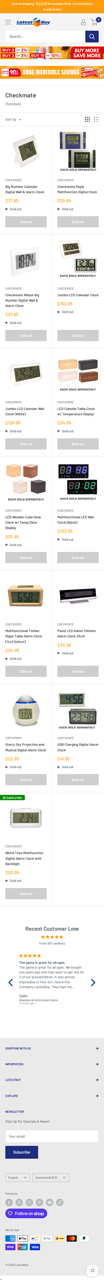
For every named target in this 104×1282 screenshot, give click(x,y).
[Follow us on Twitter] (19, 1202)
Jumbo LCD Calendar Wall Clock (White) (24, 411)
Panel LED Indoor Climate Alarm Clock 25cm (76, 633)
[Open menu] (8, 22)
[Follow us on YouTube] (49, 1202)
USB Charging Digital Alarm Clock (77, 747)
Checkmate (13, 180)
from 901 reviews (52, 943)
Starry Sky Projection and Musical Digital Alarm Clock (25, 747)
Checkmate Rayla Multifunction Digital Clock (77, 189)
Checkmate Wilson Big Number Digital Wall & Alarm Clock (22, 300)
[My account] (83, 22)
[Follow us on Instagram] (29, 1202)
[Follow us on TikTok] (59, 1202)
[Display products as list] (96, 119)
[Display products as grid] (87, 119)
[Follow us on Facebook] (9, 1202)
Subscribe (21, 1152)
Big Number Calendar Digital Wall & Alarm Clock (24, 189)
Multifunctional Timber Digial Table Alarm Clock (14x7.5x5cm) (23, 636)
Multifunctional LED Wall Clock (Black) (75, 519)
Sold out (26, 222)
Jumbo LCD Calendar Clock (78, 295)
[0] (94, 22)
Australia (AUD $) (46, 1177)
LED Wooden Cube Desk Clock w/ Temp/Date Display (23, 522)
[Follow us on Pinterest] (39, 1202)
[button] (12, 982)
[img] (52, 937)
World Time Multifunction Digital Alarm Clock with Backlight (24, 858)
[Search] (92, 36)
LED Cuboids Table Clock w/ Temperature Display (76, 411)
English (13, 1177)
